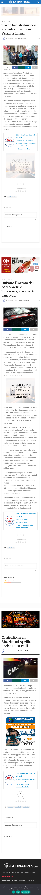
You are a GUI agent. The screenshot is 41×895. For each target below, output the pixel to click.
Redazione (11, 38)
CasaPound (12, 196)
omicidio (26, 807)
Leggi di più (26, 892)
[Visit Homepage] (20, 2)
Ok (13, 892)
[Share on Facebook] (15, 67)
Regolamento (5, 880)
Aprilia (10, 807)
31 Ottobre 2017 (23, 651)
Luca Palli (18, 807)
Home (3, 21)
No (18, 892)
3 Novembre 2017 (23, 38)
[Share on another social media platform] (35, 67)
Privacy (14, 880)
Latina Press (10, 872)
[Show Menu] (2, 2)
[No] (39, 890)
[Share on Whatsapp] (21, 67)
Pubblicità (22, 880)
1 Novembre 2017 (23, 300)
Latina (8, 21)
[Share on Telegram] (28, 67)
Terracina (11, 547)
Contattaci (31, 880)
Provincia (9, 279)
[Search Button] (39, 2)
